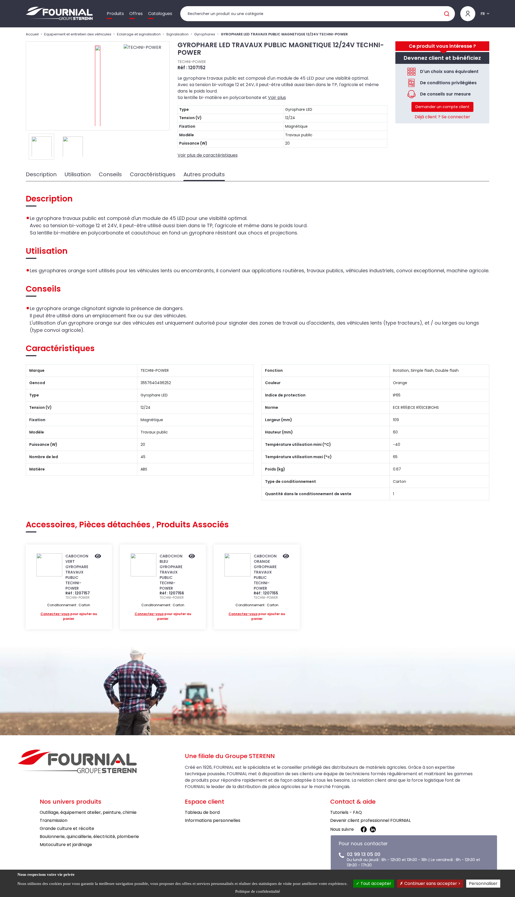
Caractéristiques (152, 174)
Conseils (110, 174)
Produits (115, 13)
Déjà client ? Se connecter (442, 117)
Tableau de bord (202, 812)
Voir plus (277, 97)
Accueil (32, 34)
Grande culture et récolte (67, 828)
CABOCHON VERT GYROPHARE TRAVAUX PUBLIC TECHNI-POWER (76, 572)
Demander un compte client (442, 106)
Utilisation (78, 174)
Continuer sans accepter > (432, 883)
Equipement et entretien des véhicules (77, 34)
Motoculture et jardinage (66, 844)
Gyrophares (204, 34)
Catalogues (160, 13)
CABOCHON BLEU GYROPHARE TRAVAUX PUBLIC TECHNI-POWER (171, 572)
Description (41, 174)
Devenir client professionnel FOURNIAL (370, 820)
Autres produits (204, 174)
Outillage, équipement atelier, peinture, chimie (88, 812)
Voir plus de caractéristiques (208, 155)
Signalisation (177, 34)
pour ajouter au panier (69, 616)
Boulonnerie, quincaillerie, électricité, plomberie (89, 836)
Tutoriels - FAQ (346, 812)
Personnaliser (483, 883)
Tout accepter (375, 883)
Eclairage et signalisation (139, 34)
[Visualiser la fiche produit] (98, 557)
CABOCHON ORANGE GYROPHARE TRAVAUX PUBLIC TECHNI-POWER (265, 572)
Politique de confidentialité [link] (257, 891)
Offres (136, 13)
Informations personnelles (212, 820)
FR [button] (483, 13)
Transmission (53, 820)
